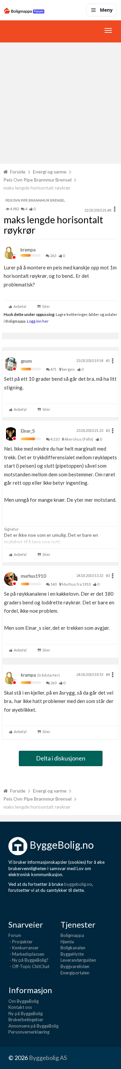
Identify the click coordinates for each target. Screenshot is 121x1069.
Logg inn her (37, 321)
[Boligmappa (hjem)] (24, 10)
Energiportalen (75, 972)
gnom (26, 361)
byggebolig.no (78, 884)
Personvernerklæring (28, 1032)
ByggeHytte (72, 954)
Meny (106, 10)
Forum (14, 935)
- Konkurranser (23, 947)
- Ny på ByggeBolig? (28, 960)
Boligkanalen (73, 947)
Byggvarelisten (75, 966)
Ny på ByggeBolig (25, 1013)
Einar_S (28, 431)
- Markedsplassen (26, 954)
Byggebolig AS (48, 1057)
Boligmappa (72, 935)
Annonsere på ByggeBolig (33, 1026)
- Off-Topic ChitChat (28, 966)
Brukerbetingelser (25, 1019)
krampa (28, 249)
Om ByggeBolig (23, 1001)
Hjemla (67, 941)
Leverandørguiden (78, 960)
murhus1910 (33, 576)
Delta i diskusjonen (60, 758)
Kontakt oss (20, 1007)
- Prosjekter (20, 941)
